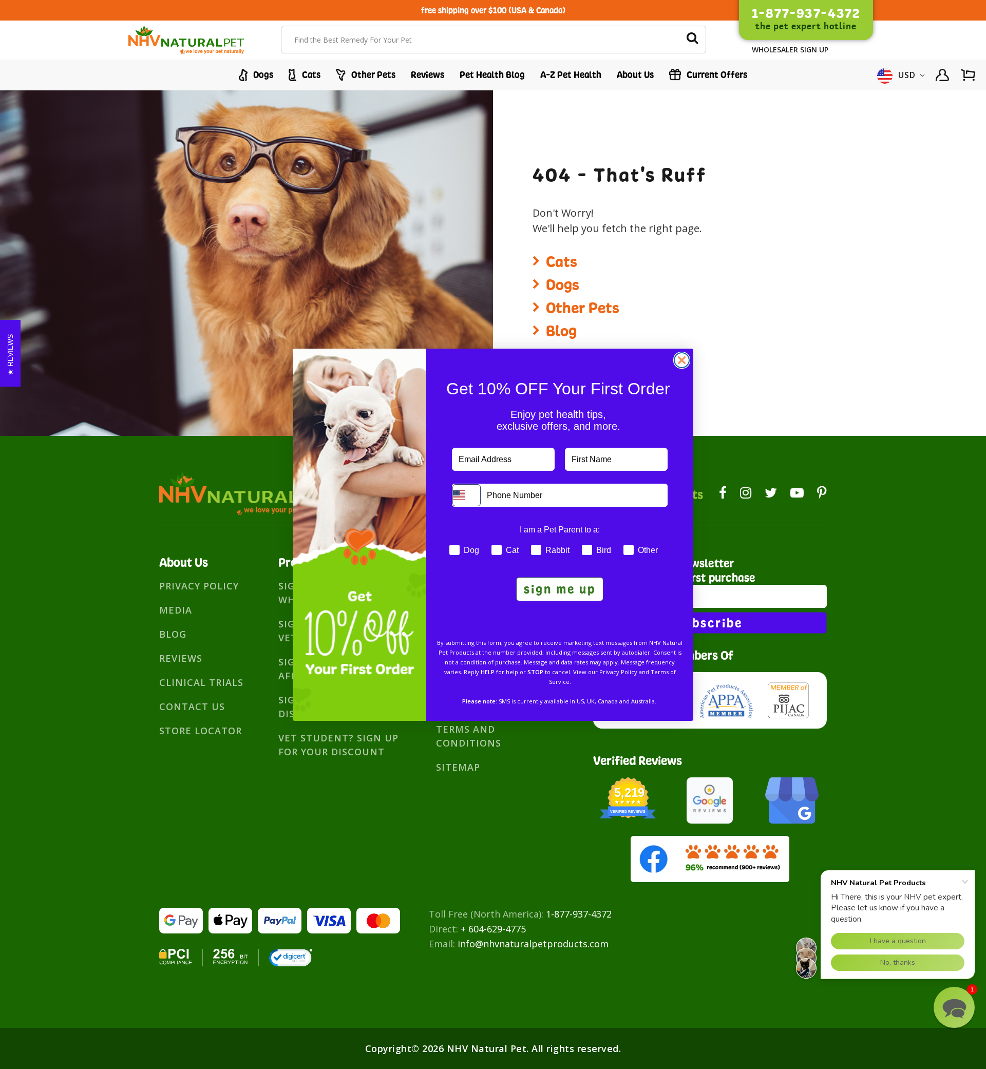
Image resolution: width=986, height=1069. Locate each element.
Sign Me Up (560, 589)
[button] (954, 1007)
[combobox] (466, 495)
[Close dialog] (681, 360)
